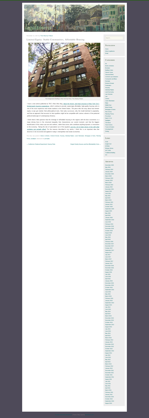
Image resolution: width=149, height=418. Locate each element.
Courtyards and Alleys (111, 79)
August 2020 (108, 211)
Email (106, 53)
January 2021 (109, 204)
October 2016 (109, 270)
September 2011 (109, 377)
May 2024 (107, 167)
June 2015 (108, 291)
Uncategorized (109, 129)
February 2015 (109, 298)
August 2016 (108, 272)
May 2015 (107, 294)
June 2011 (108, 383)
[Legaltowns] (74, 18)
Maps (106, 103)
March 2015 (108, 296)
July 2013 (107, 329)
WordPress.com (89, 414)
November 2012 (109, 346)
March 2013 (108, 337)
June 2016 (108, 276)
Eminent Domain (55, 135)
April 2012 (107, 361)
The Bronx (108, 122)
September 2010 (109, 401)
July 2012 (107, 355)
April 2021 (107, 198)
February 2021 (109, 202)
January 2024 (109, 171)
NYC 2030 (108, 150)
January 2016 (109, 281)
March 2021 (108, 200)
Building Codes (109, 70)
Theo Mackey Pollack (46, 35)
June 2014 (108, 309)
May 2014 (107, 311)
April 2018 (107, 239)
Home (106, 49)
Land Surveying (109, 92)
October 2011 (108, 375)
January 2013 (109, 342)
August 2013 (108, 326)
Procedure (108, 116)
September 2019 (109, 219)
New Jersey (108, 111)
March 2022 (108, 182)
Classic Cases (109, 72)
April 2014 (107, 313)
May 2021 (107, 195)
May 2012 (107, 359)
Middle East (108, 105)
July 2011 (107, 381)
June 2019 (108, 222)
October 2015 (109, 287)
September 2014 (109, 302)
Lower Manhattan (79, 135)
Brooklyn (107, 68)
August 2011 (108, 379)
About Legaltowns (110, 51)
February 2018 (109, 241)
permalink (47, 138)
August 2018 (108, 232)
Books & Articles (45, 135)
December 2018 (109, 226)
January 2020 (109, 217)
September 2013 (109, 324)
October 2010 (109, 399)
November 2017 (109, 246)
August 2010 (108, 403)
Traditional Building (110, 152)
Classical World (109, 74)
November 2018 (109, 228)
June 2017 (108, 257)
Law (106, 96)
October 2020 (109, 206)
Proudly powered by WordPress (63, 414)
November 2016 (109, 267)
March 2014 (108, 316)
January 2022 (109, 187)
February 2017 (109, 261)
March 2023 (108, 176)
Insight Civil (108, 144)
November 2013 (109, 320)
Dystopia (107, 81)
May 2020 (107, 213)
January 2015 (109, 300)
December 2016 (109, 265)
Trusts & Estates (109, 127)
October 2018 (109, 230)
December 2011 (109, 370)
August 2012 (108, 353)
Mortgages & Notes (90, 135)
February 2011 (109, 392)
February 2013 (109, 340)
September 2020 (109, 208)
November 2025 (109, 165)
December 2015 (109, 283)
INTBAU (107, 146)
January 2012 (109, 368)
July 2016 (107, 274)
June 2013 (108, 331)
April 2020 (107, 215)
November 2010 (109, 396)
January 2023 (109, 180)
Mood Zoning (108, 107)
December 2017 (109, 243)
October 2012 (109, 348)
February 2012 (109, 366)
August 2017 (108, 252)
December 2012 (109, 344)
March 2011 (108, 390)
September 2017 (109, 250)
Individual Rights (69, 135)
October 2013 (109, 322)
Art (106, 63)
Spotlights (33, 138)
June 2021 (108, 193)
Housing (62, 135)
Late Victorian (108, 94)
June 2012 (108, 357)
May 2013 (107, 333)
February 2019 (109, 224)
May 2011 (107, 385)
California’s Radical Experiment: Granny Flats (41, 144)
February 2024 (109, 169)
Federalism (108, 85)
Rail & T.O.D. (108, 118)
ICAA (106, 141)
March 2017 (108, 259)
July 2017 (107, 254)
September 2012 (109, 350)
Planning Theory (109, 113)
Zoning (107, 131)
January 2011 (108, 394)
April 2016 (107, 278)
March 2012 (108, 364)
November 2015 (109, 285)
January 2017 (109, 263)
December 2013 (109, 318)
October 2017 (109, 248)
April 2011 (107, 388)
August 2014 (108, 305)
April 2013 (107, 335)
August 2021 (108, 191)
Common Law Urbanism (111, 76)
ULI (106, 154)
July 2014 (107, 307)
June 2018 (108, 235)
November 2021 (109, 189)
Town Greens (108, 124)
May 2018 (107, 237)
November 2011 (109, 372)
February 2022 (109, 184)
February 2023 (109, 178)
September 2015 (109, 289)
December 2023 (109, 173)
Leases (107, 98)
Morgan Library (109, 148)
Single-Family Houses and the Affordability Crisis (85, 144)
